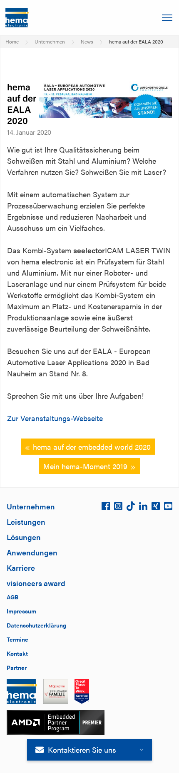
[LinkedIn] (143, 508)
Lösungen (24, 537)
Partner (17, 667)
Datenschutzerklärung (36, 625)
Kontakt (17, 653)
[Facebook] (106, 508)
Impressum (21, 611)
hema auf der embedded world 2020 (92, 446)
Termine (17, 639)
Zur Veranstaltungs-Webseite (55, 418)
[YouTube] (168, 508)
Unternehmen (50, 41)
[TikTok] (131, 508)
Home (12, 41)
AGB (12, 597)
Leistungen (26, 521)
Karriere (21, 567)
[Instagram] (118, 508)
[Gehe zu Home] (17, 18)
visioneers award (36, 583)
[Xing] (156, 508)
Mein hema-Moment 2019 (85, 466)
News (87, 41)
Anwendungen (32, 552)
